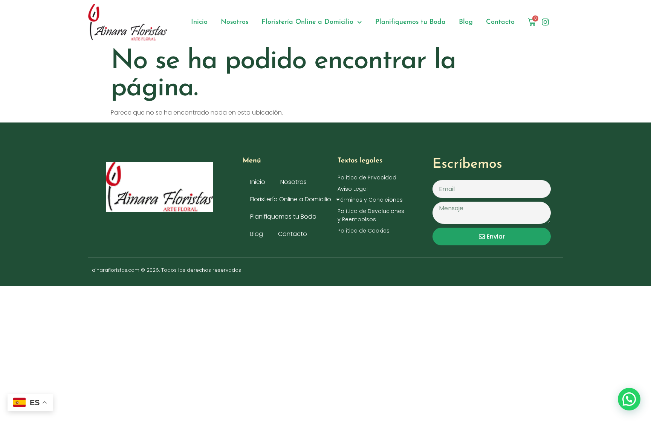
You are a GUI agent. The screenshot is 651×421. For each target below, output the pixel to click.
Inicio (199, 22)
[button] (629, 399)
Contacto (500, 22)
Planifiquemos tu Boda (410, 22)
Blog (466, 22)
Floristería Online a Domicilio (307, 22)
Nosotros (234, 22)
